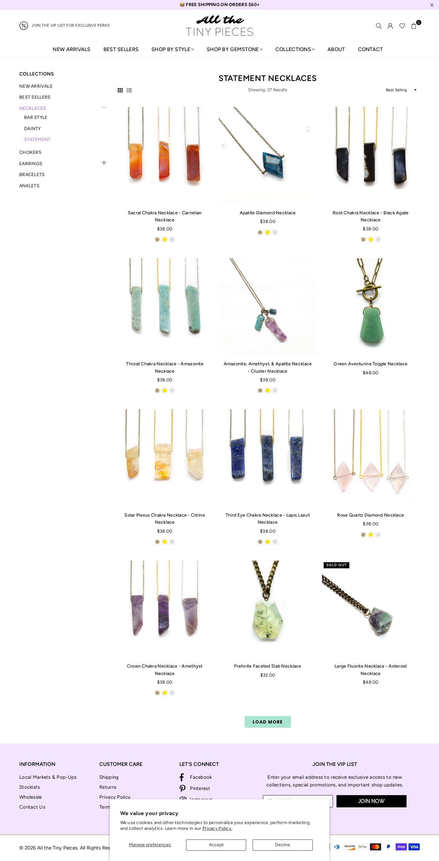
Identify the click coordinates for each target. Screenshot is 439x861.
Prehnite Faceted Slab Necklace (267, 666)
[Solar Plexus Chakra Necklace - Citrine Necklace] (164, 458)
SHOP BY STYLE (170, 49)
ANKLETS (29, 186)
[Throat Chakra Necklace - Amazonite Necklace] (164, 307)
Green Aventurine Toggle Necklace (371, 364)
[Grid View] (120, 90)
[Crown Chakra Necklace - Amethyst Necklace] (164, 609)
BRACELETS (32, 174)
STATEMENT (37, 139)
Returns (107, 787)
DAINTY (32, 128)
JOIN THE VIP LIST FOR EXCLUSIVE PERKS (70, 25)
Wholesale (30, 797)
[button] (414, 25)
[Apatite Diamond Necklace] (267, 155)
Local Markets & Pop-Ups (47, 777)
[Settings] (390, 25)
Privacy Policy (114, 797)
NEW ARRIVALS (71, 49)
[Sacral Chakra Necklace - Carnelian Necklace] (164, 155)
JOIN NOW (371, 801)
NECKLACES (32, 108)
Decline (282, 845)
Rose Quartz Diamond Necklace (370, 515)
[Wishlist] (402, 25)
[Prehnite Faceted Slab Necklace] (267, 609)
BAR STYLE (36, 117)
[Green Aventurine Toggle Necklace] (370, 307)
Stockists (29, 787)
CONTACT (370, 49)
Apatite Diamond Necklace (268, 213)
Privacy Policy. (217, 828)
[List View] (129, 90)
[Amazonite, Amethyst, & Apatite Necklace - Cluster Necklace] (267, 307)
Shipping (109, 777)
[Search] (379, 25)
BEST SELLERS (121, 49)
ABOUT (336, 49)
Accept (216, 845)
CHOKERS (30, 152)
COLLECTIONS (293, 49)
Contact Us (32, 807)
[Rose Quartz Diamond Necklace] (370, 458)
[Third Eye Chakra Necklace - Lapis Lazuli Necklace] (267, 458)
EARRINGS (30, 163)
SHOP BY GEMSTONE (233, 49)
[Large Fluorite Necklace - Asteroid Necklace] (370, 609)
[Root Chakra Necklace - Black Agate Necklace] (370, 155)
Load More (268, 722)
